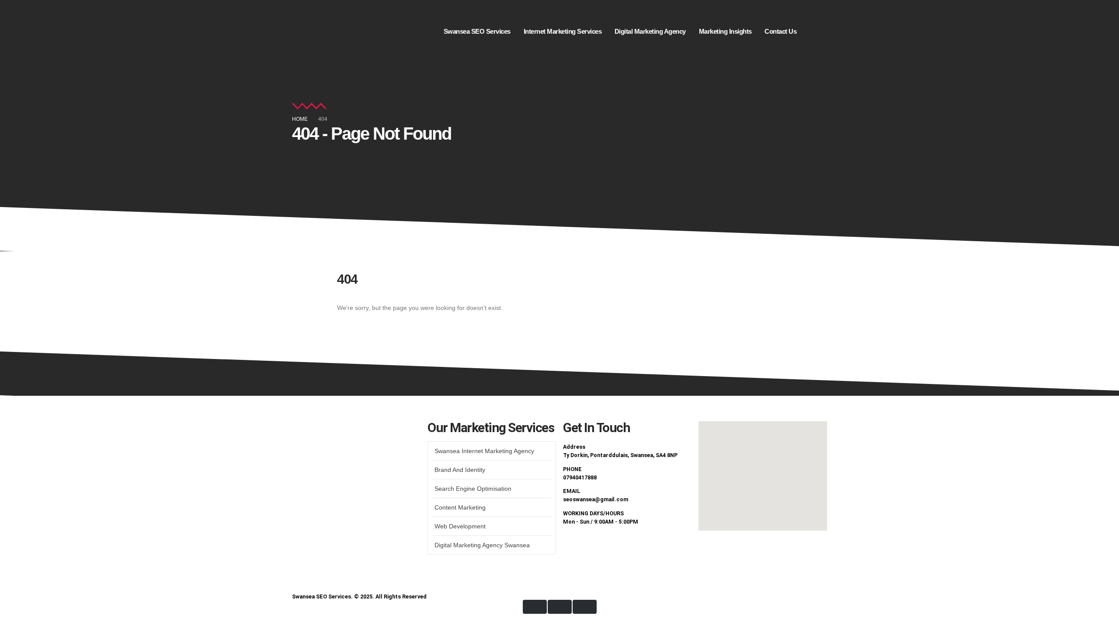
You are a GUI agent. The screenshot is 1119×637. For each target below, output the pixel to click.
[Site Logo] (320, 31)
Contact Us (780, 31)
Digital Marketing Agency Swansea (482, 545)
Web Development (460, 526)
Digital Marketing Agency (650, 31)
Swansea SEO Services (477, 31)
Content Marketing (460, 507)
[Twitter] (597, 546)
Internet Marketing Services (563, 31)
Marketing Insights (725, 31)
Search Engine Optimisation (472, 488)
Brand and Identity (459, 469)
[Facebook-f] (574, 546)
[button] (820, 20)
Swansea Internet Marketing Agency (484, 450)
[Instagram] (621, 546)
